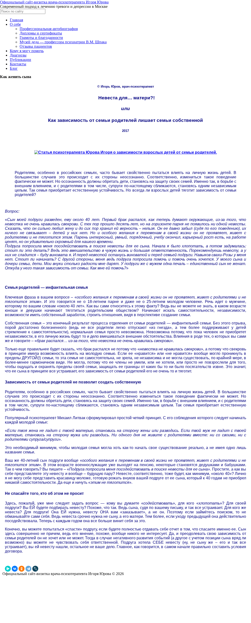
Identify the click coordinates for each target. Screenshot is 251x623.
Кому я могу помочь (27, 51)
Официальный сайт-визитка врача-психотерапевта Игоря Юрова (54, 2)
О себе (15, 24)
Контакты (18, 64)
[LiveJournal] (35, 569)
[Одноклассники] (22, 569)
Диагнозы (18, 55)
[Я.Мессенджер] (8, 569)
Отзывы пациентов (36, 46)
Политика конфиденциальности (25, 598)
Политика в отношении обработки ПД (29, 603)
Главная (16, 20)
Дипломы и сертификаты (41, 33)
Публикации (20, 60)
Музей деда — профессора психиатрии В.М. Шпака (63, 42)
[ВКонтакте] (15, 569)
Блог (14, 68)
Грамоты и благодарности (41, 37)
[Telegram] (28, 569)
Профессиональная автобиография (49, 29)
